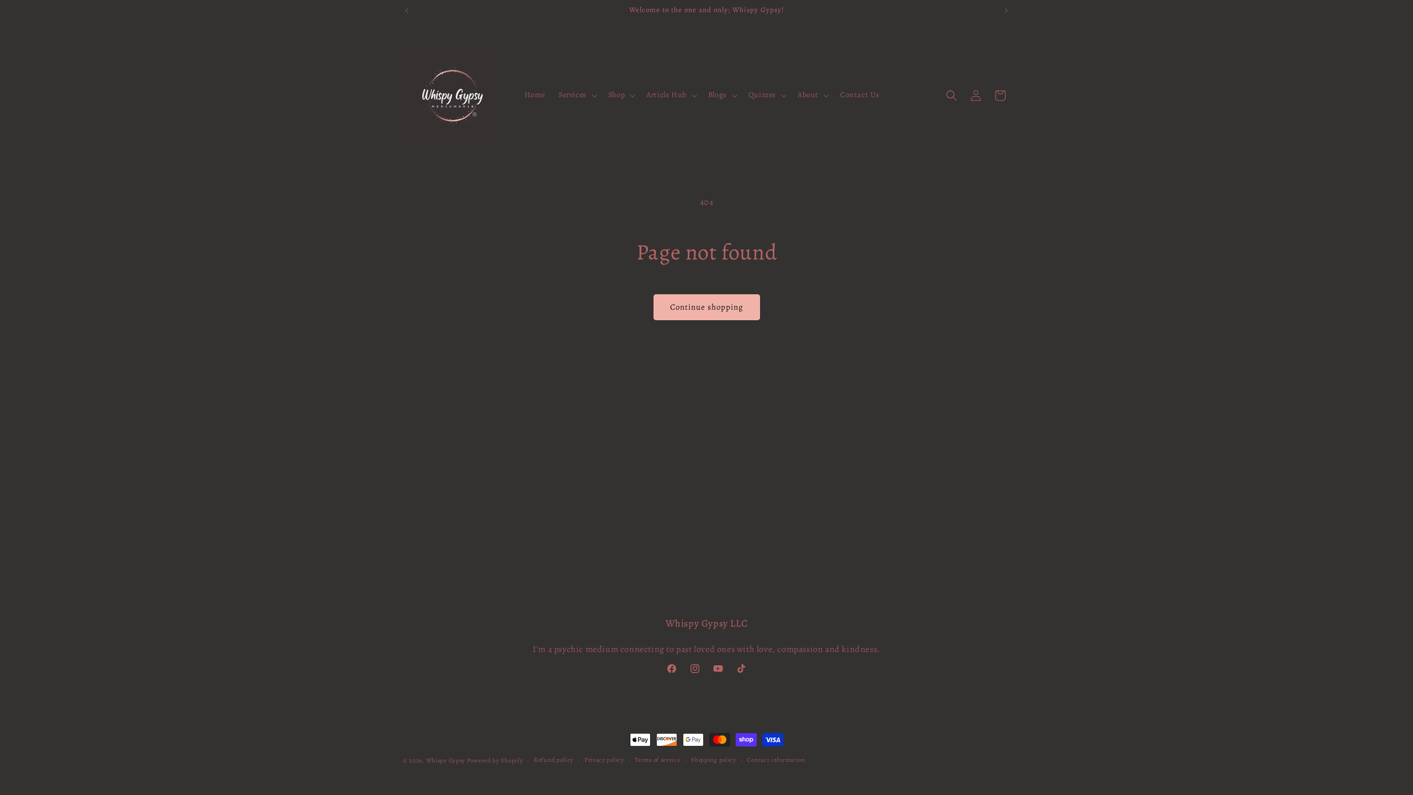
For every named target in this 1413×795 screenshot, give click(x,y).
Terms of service (657, 760)
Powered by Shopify (495, 760)
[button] (577, 95)
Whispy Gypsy (445, 760)
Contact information (776, 760)
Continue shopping (706, 306)
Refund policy (553, 760)
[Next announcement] (1006, 10)
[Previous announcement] (407, 10)
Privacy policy (604, 760)
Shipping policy (713, 760)
